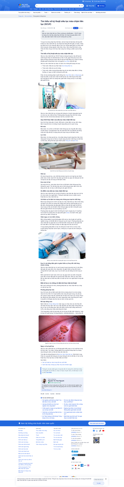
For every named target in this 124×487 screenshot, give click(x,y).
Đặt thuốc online (40, 442)
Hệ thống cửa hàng (22, 432)
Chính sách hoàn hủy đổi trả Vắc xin (25, 460)
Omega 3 (36, 9)
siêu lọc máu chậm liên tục (65, 354)
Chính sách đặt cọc (23, 439)
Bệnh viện (56, 442)
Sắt (43, 9)
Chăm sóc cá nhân (40, 437)
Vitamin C (87, 9)
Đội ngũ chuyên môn (58, 444)
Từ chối (99, 483)
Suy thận (52, 393)
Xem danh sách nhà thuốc (97, 423)
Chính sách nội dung (23, 442)
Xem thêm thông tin (46, 390)
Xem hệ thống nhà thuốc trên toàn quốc (37, 423)
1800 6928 (103, 1)
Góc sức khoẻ (57, 430)
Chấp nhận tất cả (98, 479)
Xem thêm (49, 372)
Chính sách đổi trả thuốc (24, 444)
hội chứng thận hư (67, 66)
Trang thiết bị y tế (40, 439)
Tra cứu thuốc (57, 432)
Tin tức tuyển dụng (58, 446)
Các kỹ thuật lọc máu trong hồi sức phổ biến (54, 362)
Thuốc (37, 435)
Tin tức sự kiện (57, 449)
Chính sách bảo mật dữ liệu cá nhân (25, 456)
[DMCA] (78, 455)
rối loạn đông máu (53, 304)
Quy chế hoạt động (23, 437)
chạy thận (68, 75)
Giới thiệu (20, 430)
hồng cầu (68, 140)
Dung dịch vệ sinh (79, 9)
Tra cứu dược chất (58, 435)
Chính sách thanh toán (23, 451)
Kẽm (40, 9)
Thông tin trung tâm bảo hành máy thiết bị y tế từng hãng (25, 464)
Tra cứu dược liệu (58, 437)
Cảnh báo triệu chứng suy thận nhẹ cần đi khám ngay (57, 364)
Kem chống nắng (49, 9)
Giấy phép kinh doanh (23, 435)
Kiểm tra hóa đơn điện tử (24, 453)
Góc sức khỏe (28, 16)
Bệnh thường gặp (58, 439)
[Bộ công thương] (74, 451)
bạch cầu (75, 140)
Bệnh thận (58, 393)
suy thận (67, 61)
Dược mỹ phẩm (39, 432)
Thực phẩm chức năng (41, 430)
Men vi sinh (71, 9)
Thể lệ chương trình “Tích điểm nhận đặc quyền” (24, 467)
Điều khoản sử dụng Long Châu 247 (24, 471)
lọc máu (47, 393)
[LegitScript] (78, 458)
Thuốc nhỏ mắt (57, 9)
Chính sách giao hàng (23, 446)
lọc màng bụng (77, 75)
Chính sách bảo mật (23, 449)
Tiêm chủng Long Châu (41, 444)
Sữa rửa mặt (65, 9)
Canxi (31, 9)
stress (67, 212)
